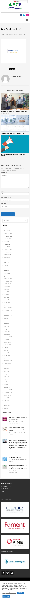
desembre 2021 (8, 337)
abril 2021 (6, 350)
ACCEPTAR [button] (6, 596)
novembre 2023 (8, 281)
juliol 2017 (6, 408)
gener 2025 (7, 247)
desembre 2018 (8, 390)
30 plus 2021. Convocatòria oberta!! (12, 133)
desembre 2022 (8, 307)
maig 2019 (6, 384)
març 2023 (6, 299)
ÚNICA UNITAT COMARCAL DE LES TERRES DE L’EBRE (14, 154)
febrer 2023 (7, 302)
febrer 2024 (7, 273)
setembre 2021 (8, 344)
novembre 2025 (8, 236)
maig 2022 (6, 323)
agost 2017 (7, 405)
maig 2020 (6, 374)
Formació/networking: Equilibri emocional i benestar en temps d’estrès (17, 429)
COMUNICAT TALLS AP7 (15, 457)
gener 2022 (7, 334)
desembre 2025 (8, 233)
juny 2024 (6, 262)
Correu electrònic (6, 197)
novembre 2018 (8, 392)
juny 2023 (6, 291)
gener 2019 (7, 387)
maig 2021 (6, 347)
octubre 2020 (7, 363)
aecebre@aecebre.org (7, 483)
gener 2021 (7, 358)
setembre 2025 (8, 239)
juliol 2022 (6, 318)
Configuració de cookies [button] (9, 593)
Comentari (4, 172)
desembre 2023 (8, 278)
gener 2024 (7, 276)
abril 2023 (6, 297)
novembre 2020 (8, 360)
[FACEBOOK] (21, 15)
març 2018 (6, 400)
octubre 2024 (7, 254)
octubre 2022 (7, 313)
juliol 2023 (6, 289)
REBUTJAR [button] (20, 593)
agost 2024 (7, 257)
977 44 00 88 (8, 492)
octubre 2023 (7, 284)
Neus (4, 34)
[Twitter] (24, 15)
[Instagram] (27, 15)
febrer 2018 (7, 403)
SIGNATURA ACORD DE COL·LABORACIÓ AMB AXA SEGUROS (14, 112)
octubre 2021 (7, 342)
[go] (25, 221)
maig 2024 (6, 265)
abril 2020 (6, 376)
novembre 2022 (8, 310)
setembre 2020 (8, 366)
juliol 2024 (6, 260)
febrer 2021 (7, 355)
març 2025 (6, 241)
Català (18, 1)
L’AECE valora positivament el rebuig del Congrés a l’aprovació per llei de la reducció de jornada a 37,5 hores (18, 467)
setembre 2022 (8, 315)
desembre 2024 (8, 249)
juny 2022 (6, 321)
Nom (3, 191)
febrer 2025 (7, 244)
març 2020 (6, 379)
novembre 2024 (8, 252)
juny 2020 (6, 371)
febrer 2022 (7, 331)
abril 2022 (6, 326)
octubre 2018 (7, 395)
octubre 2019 (7, 382)
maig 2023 (6, 294)
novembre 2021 (8, 339)
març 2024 (6, 270)
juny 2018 (6, 397)
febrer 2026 (7, 231)
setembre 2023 (8, 286)
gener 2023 (7, 305)
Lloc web (3, 203)
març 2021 (6, 352)
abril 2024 (6, 268)
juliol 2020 (6, 368)
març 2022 (6, 329)
